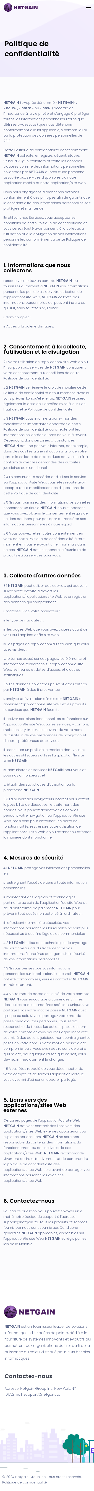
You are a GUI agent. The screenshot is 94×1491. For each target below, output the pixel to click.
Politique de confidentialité (24, 1482)
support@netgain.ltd (20, 1222)
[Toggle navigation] (88, 7)
